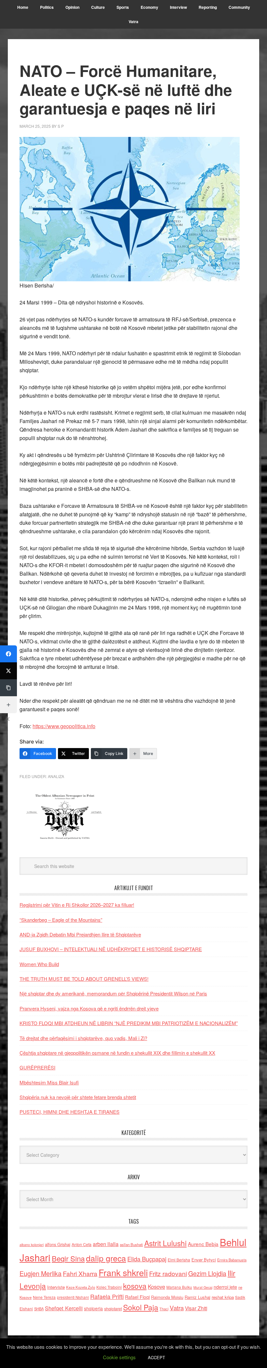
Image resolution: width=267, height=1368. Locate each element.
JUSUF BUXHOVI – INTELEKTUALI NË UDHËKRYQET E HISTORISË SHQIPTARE (111, 949)
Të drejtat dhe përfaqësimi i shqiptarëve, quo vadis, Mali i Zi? (83, 1038)
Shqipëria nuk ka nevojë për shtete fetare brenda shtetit (78, 1097)
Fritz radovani (168, 1273)
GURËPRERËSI (37, 1067)
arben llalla (106, 1244)
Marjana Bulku (179, 1287)
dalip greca (106, 1258)
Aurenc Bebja (203, 1243)
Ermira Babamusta (231, 1259)
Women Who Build (39, 964)
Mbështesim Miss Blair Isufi (49, 1082)
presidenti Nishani (73, 1297)
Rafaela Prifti (107, 1296)
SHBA (39, 1308)
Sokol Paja (140, 1307)
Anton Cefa (81, 1244)
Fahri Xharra (80, 1273)
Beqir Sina (68, 1258)
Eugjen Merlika (41, 1273)
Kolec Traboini (109, 1287)
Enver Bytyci (203, 1260)
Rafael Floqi (137, 1297)
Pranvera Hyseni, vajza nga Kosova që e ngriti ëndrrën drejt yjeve (89, 1008)
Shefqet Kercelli (64, 1308)
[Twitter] (8, 670)
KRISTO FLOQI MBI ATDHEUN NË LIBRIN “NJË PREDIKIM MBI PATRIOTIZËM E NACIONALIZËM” (129, 1023)
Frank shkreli (123, 1272)
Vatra (177, 1307)
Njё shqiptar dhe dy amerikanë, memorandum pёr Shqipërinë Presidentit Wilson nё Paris (113, 993)
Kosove (156, 1286)
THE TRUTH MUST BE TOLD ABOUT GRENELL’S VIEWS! (84, 978)
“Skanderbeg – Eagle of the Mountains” (61, 919)
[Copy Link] (8, 687)
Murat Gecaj (202, 1287)
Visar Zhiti (196, 1308)
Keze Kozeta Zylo (80, 1287)
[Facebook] (8, 653)
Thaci (164, 1308)
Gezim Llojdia (207, 1273)
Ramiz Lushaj (197, 1297)
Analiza (56, 776)
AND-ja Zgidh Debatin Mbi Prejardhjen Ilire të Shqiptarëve (80, 934)
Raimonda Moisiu (167, 1297)
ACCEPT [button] (156, 1357)
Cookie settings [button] (119, 1357)
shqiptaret (113, 1309)
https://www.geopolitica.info (64, 726)
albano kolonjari (32, 1244)
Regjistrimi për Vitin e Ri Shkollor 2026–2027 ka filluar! (77, 904)
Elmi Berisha (179, 1259)
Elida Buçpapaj (146, 1259)
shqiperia (93, 1308)
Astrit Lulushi (165, 1243)
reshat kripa (223, 1297)
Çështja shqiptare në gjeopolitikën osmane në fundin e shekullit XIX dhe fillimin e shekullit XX (117, 1052)
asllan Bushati (131, 1244)
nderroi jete (225, 1287)
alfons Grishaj (57, 1244)
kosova (135, 1285)
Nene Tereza (44, 1297)
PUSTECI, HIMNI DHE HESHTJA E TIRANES (69, 1111)
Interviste (56, 1287)
